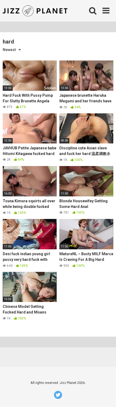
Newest (9, 50)
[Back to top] (106, 396)
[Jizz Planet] (36, 10)
